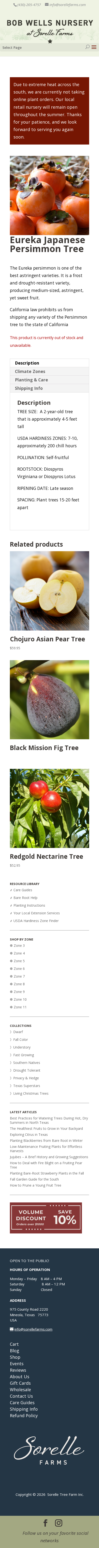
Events (17, 1363)
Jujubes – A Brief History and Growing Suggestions (49, 1157)
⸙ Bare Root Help (24, 897)
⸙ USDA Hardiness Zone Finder (34, 920)
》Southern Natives (25, 1062)
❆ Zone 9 (17, 991)
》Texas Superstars (25, 1085)
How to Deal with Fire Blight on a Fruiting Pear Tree (46, 1165)
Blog (14, 1350)
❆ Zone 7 (17, 976)
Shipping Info (24, 1409)
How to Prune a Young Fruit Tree (35, 1185)
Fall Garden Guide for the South (34, 1179)
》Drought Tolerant (25, 1070)
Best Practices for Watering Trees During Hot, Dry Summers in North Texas (49, 1120)
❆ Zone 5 (17, 961)
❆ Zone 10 (18, 999)
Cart (14, 1344)
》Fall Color (19, 1039)
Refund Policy (24, 1415)
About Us (19, 1376)
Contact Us (21, 1396)
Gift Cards (20, 1383)
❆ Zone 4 (17, 953)
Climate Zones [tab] (30, 371)
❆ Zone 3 (17, 945)
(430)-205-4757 (29, 4)
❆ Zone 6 (17, 968)
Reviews (18, 1370)
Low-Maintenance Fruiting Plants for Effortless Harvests (46, 1148)
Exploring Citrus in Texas (29, 1134)
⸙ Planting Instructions (27, 905)
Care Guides (22, 1402)
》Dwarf (16, 1032)
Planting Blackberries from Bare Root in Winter (46, 1140)
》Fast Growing (22, 1055)
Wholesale (20, 1389)
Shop (15, 1357)
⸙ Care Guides (21, 890)
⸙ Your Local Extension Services (35, 913)
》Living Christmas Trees (29, 1093)
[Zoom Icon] (49, 195)
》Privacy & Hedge (24, 1078)
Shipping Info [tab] (29, 388)
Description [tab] (27, 363)
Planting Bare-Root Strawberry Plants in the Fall (47, 1173)
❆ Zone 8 (17, 984)
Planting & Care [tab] (31, 380)
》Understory (20, 1047)
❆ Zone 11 (18, 1007)
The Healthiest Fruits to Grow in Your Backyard (46, 1128)
